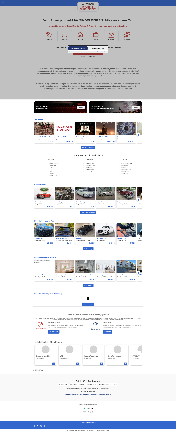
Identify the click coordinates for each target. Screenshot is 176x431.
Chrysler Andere (122, 202)
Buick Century (80, 202)
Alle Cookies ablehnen (98, 48)
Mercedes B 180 (102, 238)
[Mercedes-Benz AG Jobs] (88, 298)
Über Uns (120, 426)
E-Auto (51, 167)
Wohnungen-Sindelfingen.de (72, 394)
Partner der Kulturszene (119, 318)
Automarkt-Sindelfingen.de (104, 394)
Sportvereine (107, 331)
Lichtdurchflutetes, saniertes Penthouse (41, 275)
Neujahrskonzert (122, 137)
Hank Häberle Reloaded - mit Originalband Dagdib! (43, 137)
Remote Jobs (125, 171)
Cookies (140, 426)
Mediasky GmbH (65, 319)
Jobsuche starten (88, 304)
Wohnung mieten (90, 163)
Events (80, 107)
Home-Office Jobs (126, 169)
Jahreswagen (53, 165)
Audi (51, 169)
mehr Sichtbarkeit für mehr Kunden (114, 319)
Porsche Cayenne (61, 238)
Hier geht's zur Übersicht (103, 388)
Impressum (126, 426)
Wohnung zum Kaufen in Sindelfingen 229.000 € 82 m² (64, 275)
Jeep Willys (59, 202)
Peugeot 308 (39, 238)
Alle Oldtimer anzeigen (88, 212)
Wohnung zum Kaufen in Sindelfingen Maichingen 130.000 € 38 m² (104, 275)
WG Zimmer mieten (90, 165)
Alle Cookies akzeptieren (78, 48)
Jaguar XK (38, 202)
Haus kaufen (89, 171)
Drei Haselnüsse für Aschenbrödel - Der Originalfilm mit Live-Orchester (82, 137)
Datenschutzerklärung (102, 51)
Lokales (115, 426)
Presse (109, 426)
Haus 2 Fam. (121, 275)
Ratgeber (104, 426)
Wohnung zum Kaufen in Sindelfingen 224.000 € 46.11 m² (84, 275)
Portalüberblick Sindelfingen (88, 391)
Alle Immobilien (88, 285)
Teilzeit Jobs (125, 165)
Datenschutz (134, 426)
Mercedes (52, 173)
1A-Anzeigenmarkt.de (88, 411)
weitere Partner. (135, 318)
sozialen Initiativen (81, 318)
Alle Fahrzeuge (88, 249)
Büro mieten (89, 167)
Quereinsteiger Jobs (127, 163)
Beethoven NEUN (61, 137)
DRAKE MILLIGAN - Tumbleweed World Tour (104, 137)
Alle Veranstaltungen (88, 147)
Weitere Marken (53, 175)
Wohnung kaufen (90, 169)
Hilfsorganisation (53, 331)
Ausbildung (125, 173)
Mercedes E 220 (81, 238)
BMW (51, 171)
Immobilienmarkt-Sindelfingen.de (88, 394)
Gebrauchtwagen (54, 163)
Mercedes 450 (121, 238)
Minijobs (124, 167)
